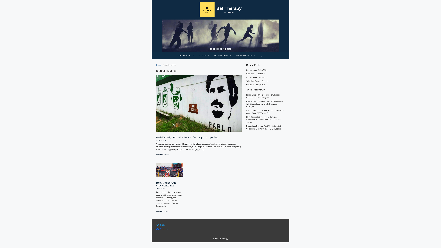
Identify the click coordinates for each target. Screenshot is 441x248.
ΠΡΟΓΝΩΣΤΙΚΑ (186, 56)
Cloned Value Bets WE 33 (256, 77)
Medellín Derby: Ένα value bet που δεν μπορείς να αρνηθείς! (187, 137)
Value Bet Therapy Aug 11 (256, 85)
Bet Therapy (229, 8)
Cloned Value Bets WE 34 (256, 70)
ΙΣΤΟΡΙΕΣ (203, 56)
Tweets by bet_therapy (255, 90)
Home (158, 65)
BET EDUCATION (221, 56)
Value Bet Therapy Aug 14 (257, 81)
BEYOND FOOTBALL (244, 56)
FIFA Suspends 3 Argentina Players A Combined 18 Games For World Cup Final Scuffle (263, 119)
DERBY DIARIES (163, 155)
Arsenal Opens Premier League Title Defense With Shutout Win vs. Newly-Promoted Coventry (264, 104)
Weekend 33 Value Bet (255, 74)
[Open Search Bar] (260, 55)
